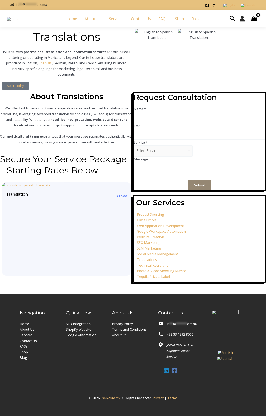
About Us (93, 18)
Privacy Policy (122, 324)
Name (140, 109)
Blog (196, 18)
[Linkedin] (213, 5)
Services (116, 18)
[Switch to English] (230, 5)
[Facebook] (207, 5)
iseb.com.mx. (111, 398)
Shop (179, 18)
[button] (232, 19)
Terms (172, 398)
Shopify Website (78, 329)
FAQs (162, 18)
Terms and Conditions (129, 329)
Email (139, 126)
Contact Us (141, 18)
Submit (199, 185)
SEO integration (78, 324)
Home (71, 18)
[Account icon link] (242, 19)
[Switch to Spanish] (248, 5)
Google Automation (81, 335)
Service (141, 142)
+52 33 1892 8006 (179, 334)
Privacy (158, 398)
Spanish (45, 63)
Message (141, 159)
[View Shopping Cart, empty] (254, 18)
